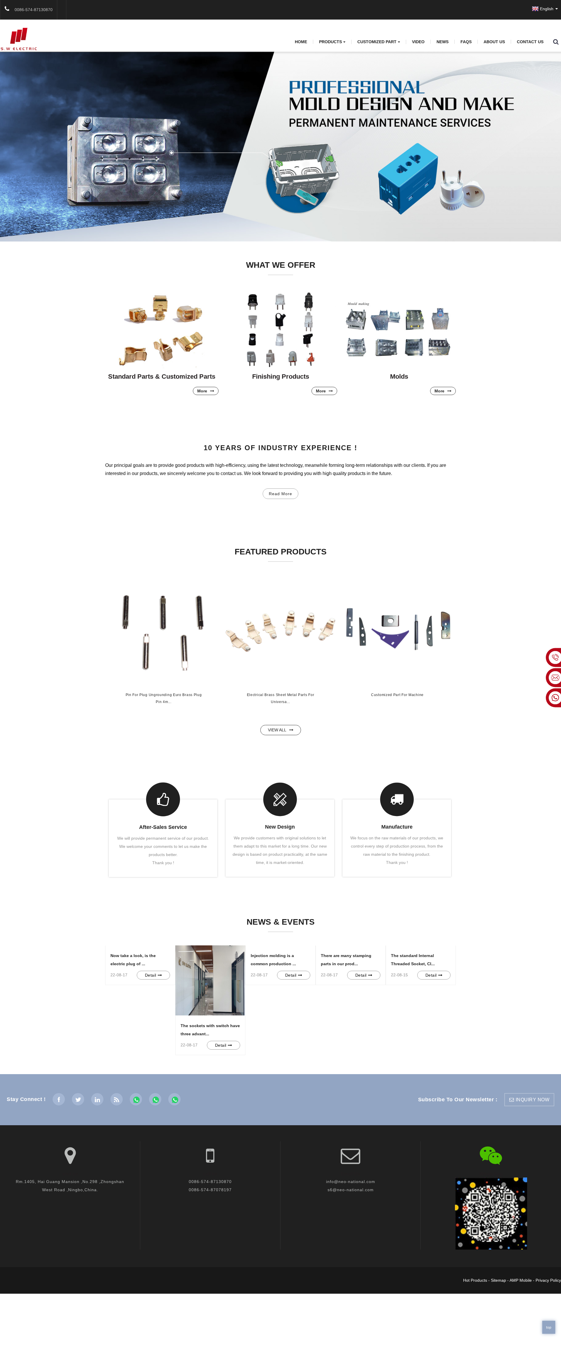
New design (280, 827)
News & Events (281, 921)
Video (418, 42)
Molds (399, 376)
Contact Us (530, 42)
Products (330, 42)
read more (280, 493)
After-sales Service (163, 827)
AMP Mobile (521, 1280)
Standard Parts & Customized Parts (161, 376)
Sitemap (498, 1280)
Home (301, 42)
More (202, 391)
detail (150, 975)
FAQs (466, 42)
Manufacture (397, 827)
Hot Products (475, 1280)
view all (277, 730)
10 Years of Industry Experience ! (280, 448)
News (443, 42)
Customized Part (376, 42)
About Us (494, 42)
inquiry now (533, 1099)
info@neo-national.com (350, 1181)
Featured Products (281, 551)
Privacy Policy (548, 1280)
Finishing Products (280, 376)
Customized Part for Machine (397, 695)
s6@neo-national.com (351, 1189)
